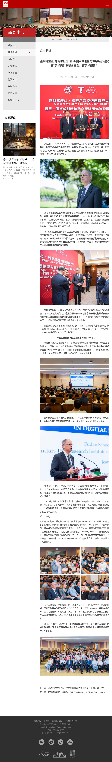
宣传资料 (12, 93)
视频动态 (12, 86)
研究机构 (38, 721)
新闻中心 (59, 39)
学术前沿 (12, 73)
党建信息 (12, 79)
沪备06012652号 (66, 724)
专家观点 (12, 59)
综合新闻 (12, 52)
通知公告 (12, 45)
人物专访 (12, 66)
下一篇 (72, 692)
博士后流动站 (58, 721)
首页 (52, 39)
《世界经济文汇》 (71, 721)
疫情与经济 (13, 100)
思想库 (47, 721)
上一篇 (72, 688)
